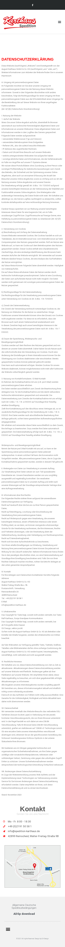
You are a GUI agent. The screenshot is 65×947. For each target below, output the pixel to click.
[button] (59, 21)
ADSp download (24, 914)
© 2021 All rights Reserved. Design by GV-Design (32, 938)
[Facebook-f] (32, 5)
